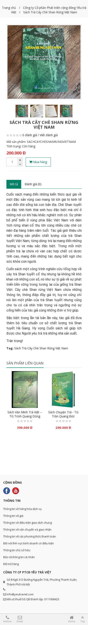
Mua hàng (39, 162)
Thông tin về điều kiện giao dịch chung (27, 523)
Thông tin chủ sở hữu (16, 550)
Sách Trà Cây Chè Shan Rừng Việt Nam (41, 348)
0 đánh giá (29, 135)
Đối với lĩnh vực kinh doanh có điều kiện (28, 543)
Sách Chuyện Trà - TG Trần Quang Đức (63, 414)
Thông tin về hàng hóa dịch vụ (22, 509)
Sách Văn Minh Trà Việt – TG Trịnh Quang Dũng (24, 414)
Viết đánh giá (49, 135)
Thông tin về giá (13, 516)
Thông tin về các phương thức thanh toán (29, 536)
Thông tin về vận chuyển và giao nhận (27, 529)
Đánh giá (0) (33, 184)
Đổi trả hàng (11, 564)
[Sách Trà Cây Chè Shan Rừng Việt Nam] (44, 62)
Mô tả (14, 184)
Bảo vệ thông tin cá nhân (19, 557)
